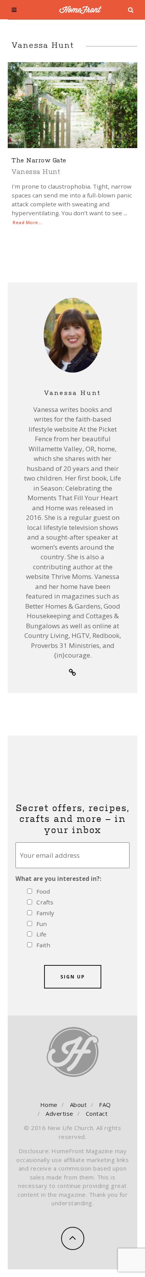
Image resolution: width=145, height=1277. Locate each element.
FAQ (105, 1104)
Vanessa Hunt (36, 171)
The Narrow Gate (39, 160)
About (78, 1104)
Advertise (59, 1113)
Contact (97, 1113)
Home (49, 1104)
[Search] (131, 10)
